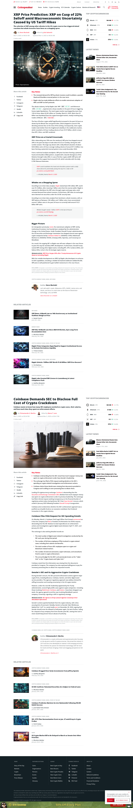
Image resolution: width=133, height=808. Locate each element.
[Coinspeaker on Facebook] (105, 2)
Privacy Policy (91, 784)
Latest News (92, 49)
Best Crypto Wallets (56, 781)
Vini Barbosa (37, 365)
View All (115, 44)
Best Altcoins (54, 769)
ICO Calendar (65, 7)
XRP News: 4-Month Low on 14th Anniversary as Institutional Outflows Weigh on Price (54, 314)
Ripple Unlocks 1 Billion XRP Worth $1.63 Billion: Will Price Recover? (57, 362)
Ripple (58, 186)
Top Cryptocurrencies (97, 13)
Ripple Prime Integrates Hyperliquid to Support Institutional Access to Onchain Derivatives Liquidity (57, 347)
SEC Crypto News (46, 630)
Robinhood (45, 590)
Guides (45, 7)
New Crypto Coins (56, 775)
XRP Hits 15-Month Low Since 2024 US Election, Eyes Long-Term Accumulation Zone (55, 331)
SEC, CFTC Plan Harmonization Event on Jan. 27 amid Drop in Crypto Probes (56, 720)
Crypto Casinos (76, 7)
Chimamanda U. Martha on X (49, 653)
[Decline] (129, 792)
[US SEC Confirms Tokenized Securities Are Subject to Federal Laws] (21, 688)
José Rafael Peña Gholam (41, 708)
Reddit (19, 109)
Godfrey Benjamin (39, 383)
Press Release (18, 778)
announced (77, 519)
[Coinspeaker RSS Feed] (118, 2)
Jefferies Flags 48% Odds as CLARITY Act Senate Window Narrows (105, 80)
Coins (34, 765)
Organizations (36, 769)
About (79, 2)
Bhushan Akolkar (39, 334)
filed (49, 521)
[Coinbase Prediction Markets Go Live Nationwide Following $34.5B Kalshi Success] (21, 704)
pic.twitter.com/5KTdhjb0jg (45, 212)
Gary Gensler (68, 501)
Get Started (118, 805)
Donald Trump (64, 503)
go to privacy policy (122, 800)
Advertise (96, 2)
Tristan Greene (38, 351)
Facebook (20, 96)
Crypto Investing (54, 7)
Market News (36, 327)
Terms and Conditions (93, 778)
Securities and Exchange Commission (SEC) (45, 494)
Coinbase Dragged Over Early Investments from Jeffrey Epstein (55, 671)
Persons (34, 772)
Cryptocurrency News (38, 279)
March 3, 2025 (52, 174)
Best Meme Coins (55, 778)
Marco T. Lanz (52, 413)
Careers (89, 772)
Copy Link (19, 115)
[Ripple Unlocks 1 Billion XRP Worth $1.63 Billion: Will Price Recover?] (21, 364)
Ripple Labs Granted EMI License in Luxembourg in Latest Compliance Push (53, 379)
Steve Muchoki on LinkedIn (48, 296)
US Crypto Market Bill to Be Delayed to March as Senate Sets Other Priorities (56, 736)
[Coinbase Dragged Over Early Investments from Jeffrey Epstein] (21, 672)
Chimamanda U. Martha (28, 413)
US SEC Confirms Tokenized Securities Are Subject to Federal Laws (56, 687)
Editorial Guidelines (93, 775)
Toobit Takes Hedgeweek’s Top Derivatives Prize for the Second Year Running (107, 92)
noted (51, 227)
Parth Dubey (37, 724)
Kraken (62, 590)
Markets (16, 769)
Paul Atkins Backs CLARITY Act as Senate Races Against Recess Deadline (107, 69)
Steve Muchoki (24, 32)
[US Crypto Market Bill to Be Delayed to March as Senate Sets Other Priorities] (21, 737)
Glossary (35, 781)
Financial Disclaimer (93, 781)
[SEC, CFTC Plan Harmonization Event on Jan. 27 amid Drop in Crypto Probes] (21, 721)
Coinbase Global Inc (54, 235)
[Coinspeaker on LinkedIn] (115, 2)
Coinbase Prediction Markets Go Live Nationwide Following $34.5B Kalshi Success (56, 704)
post (56, 607)
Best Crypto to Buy (56, 765)
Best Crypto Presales (56, 772)
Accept (111, 800)
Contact (87, 2)
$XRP (38, 166)
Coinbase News (36, 630)
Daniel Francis (38, 318)
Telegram (20, 106)
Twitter (19, 100)
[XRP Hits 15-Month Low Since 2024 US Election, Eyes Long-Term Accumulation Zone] (21, 331)
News (40, 7)
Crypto (16, 772)
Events (34, 775)
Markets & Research (89, 7)
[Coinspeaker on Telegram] (112, 2)
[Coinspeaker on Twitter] (108, 2)
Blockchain (17, 775)
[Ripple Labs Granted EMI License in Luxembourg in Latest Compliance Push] (21, 380)
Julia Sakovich (47, 32)
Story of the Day (55, 343)
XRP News (52, 279)
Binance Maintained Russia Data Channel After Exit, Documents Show (107, 57)
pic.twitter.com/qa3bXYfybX (45, 171)
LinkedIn (19, 112)
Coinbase (59, 492)
